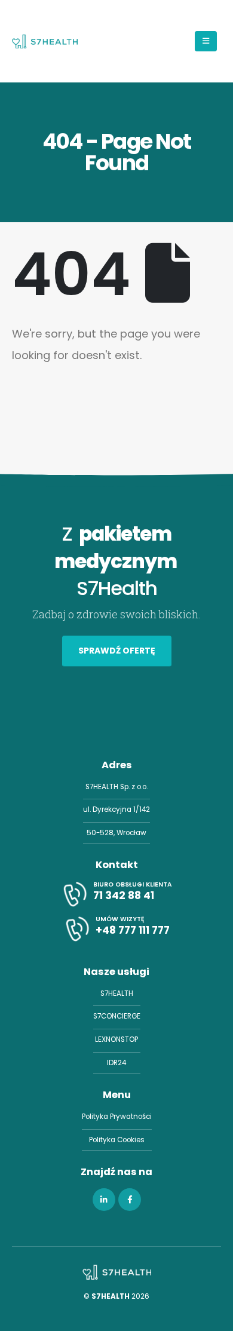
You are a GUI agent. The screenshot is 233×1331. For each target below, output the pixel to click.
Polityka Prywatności (117, 1116)
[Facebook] (129, 1199)
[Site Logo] (45, 41)
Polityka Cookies (117, 1140)
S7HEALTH (116, 993)
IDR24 (116, 1063)
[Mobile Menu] (206, 41)
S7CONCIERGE (116, 1016)
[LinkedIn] (104, 1199)
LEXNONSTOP (116, 1039)
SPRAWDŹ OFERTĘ (116, 651)
